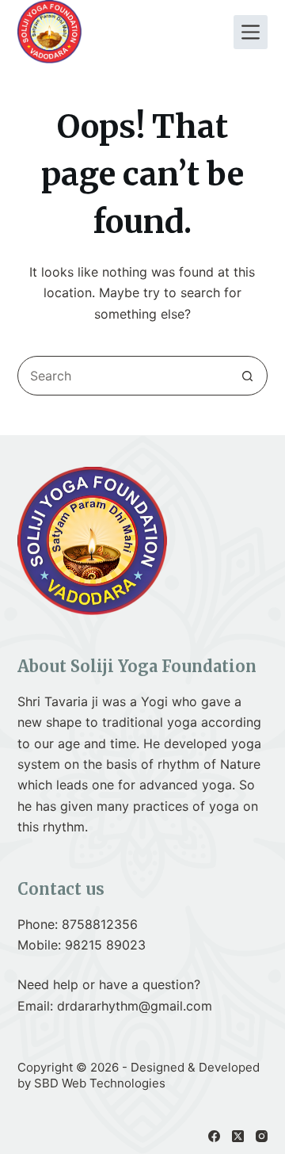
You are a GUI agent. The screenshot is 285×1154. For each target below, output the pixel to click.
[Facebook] (214, 1136)
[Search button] (247, 375)
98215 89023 (105, 945)
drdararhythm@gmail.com (134, 1006)
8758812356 (100, 924)
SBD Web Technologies (99, 1083)
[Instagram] (262, 1136)
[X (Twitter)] (238, 1136)
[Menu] (251, 32)
